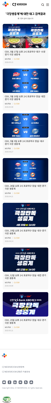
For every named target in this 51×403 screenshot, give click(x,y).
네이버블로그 (20, 382)
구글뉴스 (26, 382)
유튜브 (4, 382)
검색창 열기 (42, 4)
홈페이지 (31, 382)
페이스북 (9, 382)
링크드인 (15, 382)
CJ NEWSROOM (6, 4)
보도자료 (8, 59)
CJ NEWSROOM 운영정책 (13, 366)
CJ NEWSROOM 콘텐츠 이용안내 (16, 371)
